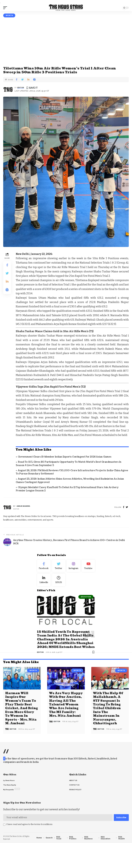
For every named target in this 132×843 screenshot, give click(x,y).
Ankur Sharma (23, 506)
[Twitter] (58, 566)
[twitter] (127, 507)
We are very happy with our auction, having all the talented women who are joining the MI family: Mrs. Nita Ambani (66, 704)
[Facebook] (123, 507)
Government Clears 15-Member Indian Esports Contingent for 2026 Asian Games (64, 456)
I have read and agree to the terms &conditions (29, 824)
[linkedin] (43, 580)
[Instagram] (73, 566)
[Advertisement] (66, 41)
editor (20, 87)
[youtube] (88, 566)
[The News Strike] (66, 7)
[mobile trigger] (6, 7)
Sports (9, 15)
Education (86, 597)
